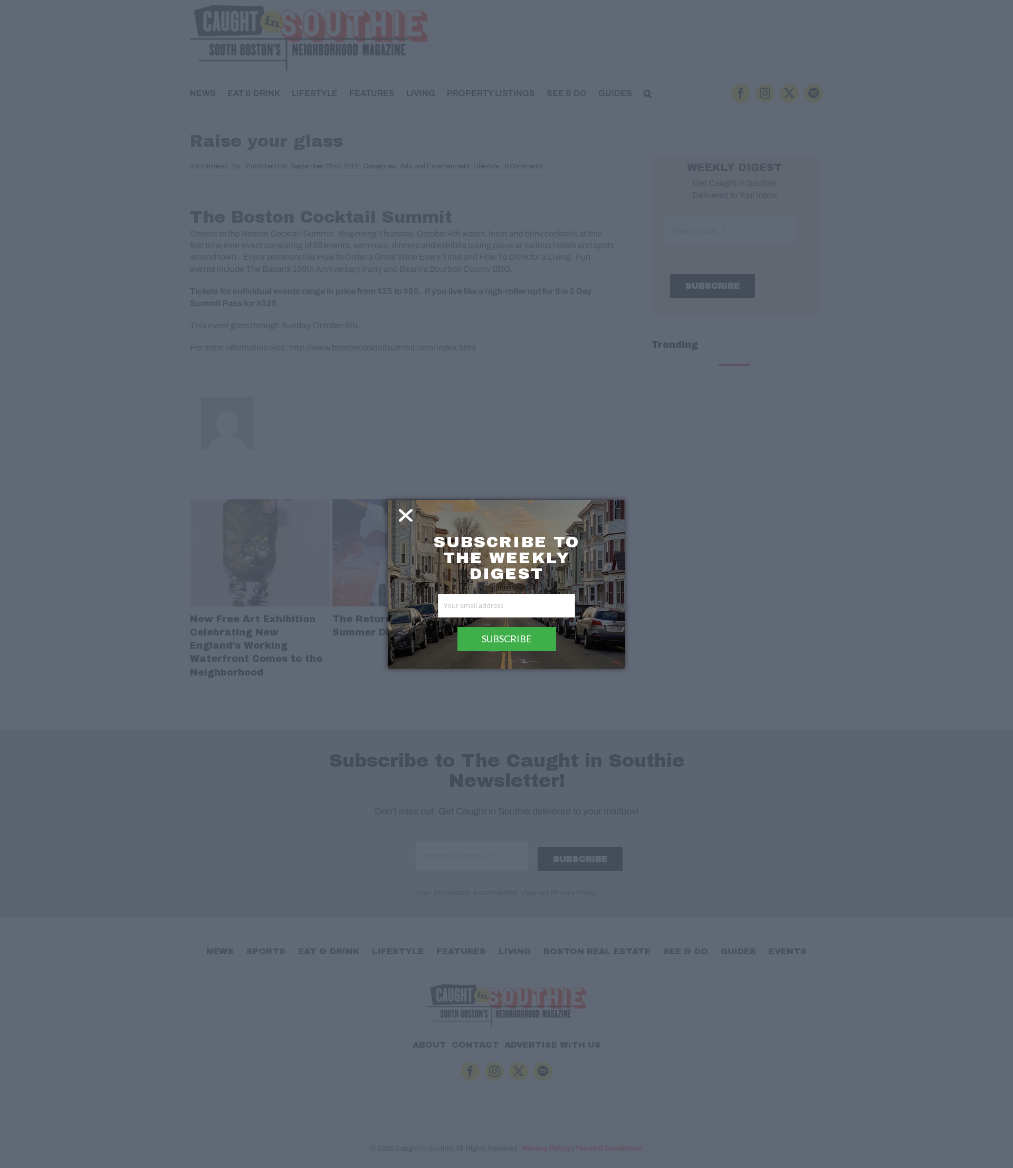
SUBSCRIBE (507, 638)
